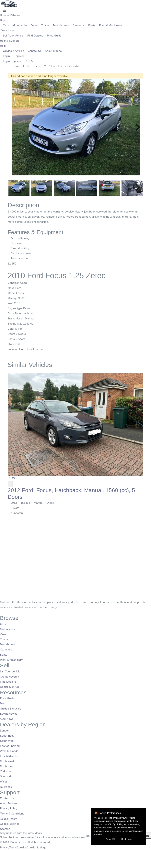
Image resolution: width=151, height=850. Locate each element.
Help (3, 45)
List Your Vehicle (10, 671)
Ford (26, 66)
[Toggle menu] (4, 11)
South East (7, 735)
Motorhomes (61, 25)
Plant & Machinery (110, 25)
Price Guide (54, 35)
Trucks (45, 25)
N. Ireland (6, 786)
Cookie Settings (9, 823)
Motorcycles (20, 25)
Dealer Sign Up (9, 686)
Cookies (22, 847)
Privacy (4, 847)
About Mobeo (53, 50)
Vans (34, 25)
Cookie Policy (8, 818)
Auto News (6, 718)
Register (18, 55)
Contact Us (34, 50)
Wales (3, 781)
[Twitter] (4, 612)
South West (7, 740)
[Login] (1, 10)
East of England (10, 745)
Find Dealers (35, 35)
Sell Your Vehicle (13, 35)
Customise (126, 839)
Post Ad (29, 61)
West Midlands (9, 750)
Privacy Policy (8, 808)
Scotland (5, 776)
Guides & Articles (13, 50)
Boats (91, 25)
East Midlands (8, 756)
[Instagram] (7, 612)
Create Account (9, 676)
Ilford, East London (31, 349)
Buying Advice (8, 713)
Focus (37, 66)
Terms (13, 847)
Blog (3, 703)
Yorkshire (6, 771)
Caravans (78, 25)
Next (137, 128)
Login (6, 55)
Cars (6, 25)
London (4, 730)
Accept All (110, 839)
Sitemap (5, 828)
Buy (3, 20)
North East (6, 766)
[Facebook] (1, 612)
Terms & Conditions (12, 813)
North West (7, 761)
